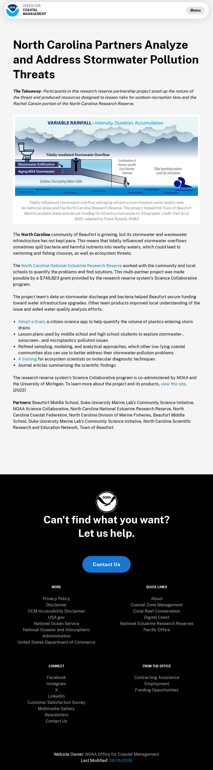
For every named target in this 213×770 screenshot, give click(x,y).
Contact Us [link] (106, 564)
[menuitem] (56, 599)
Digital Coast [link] (156, 617)
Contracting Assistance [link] (156, 677)
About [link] (157, 598)
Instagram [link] (56, 683)
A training (27, 359)
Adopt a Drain (31, 321)
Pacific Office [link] (156, 629)
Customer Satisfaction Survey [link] (56, 702)
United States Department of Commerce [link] (56, 642)
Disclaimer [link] (56, 604)
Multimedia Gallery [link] (56, 708)
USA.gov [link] (56, 617)
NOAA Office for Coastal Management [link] (122, 754)
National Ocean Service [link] (56, 623)
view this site (173, 383)
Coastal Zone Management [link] (157, 604)
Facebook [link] (56, 677)
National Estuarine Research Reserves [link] (157, 623)
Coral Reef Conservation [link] (156, 611)
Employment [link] (156, 683)
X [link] (56, 690)
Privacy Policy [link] (56, 598)
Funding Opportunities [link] (156, 690)
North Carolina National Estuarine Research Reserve (71, 265)
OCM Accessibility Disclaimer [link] (56, 611)
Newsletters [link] (56, 714)
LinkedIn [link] (56, 696)
